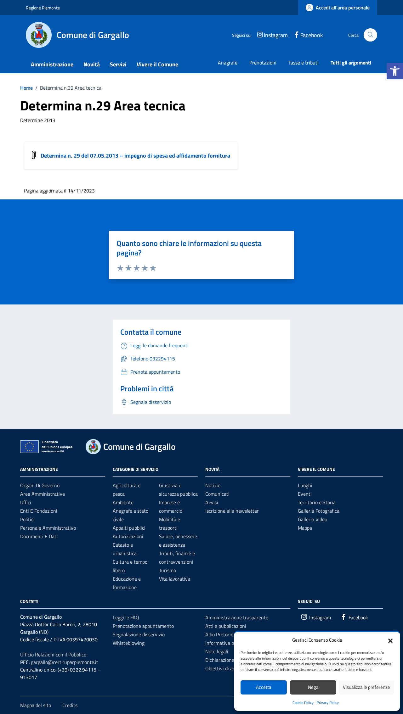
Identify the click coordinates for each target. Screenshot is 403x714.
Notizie (212, 485)
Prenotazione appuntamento (143, 626)
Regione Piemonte (43, 7)
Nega (313, 687)
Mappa (305, 528)
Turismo (167, 570)
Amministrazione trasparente (236, 617)
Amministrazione (52, 64)
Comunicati (217, 494)
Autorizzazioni (128, 536)
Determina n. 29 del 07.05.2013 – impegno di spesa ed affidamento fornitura (135, 155)
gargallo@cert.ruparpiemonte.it (64, 662)
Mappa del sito (35, 705)
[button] (395, 71)
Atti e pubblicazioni (225, 626)
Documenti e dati (39, 536)
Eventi (305, 494)
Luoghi (305, 485)
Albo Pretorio (219, 634)
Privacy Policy (328, 703)
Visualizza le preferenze (366, 687)
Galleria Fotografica (318, 511)
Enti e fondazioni (38, 511)
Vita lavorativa (174, 579)
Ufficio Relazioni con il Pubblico (53, 654)
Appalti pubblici (129, 528)
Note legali (216, 651)
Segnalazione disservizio (139, 634)
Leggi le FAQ (126, 617)
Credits (69, 705)
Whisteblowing (129, 643)
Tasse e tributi (303, 62)
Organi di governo (40, 485)
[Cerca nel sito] (370, 35)
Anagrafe (227, 62)
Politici (27, 519)
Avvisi (211, 502)
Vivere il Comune (157, 64)
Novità (91, 64)
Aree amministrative (42, 494)
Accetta (263, 687)
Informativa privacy (226, 643)
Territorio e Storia (317, 502)
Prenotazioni (262, 62)
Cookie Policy (303, 703)
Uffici (25, 502)
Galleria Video (312, 519)
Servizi (118, 64)
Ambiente (123, 502)
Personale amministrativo (48, 528)
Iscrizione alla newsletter (232, 511)
